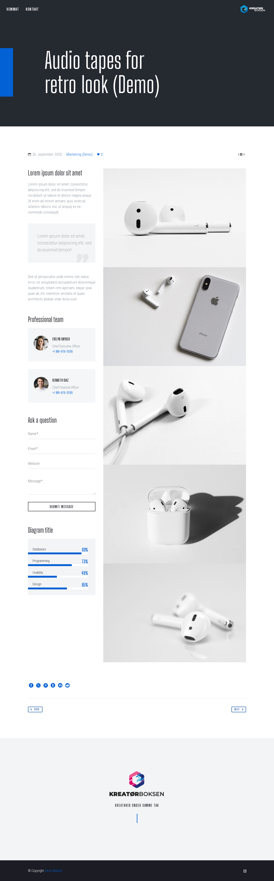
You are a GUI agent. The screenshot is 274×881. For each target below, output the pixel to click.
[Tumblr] (53, 685)
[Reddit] (67, 685)
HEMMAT (13, 9)
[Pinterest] (45, 685)
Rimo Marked (53, 871)
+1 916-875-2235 (62, 351)
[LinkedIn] (60, 685)
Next (237, 709)
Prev (37, 709)
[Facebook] (31, 685)
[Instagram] (244, 871)
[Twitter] (38, 685)
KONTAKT (32, 9)
